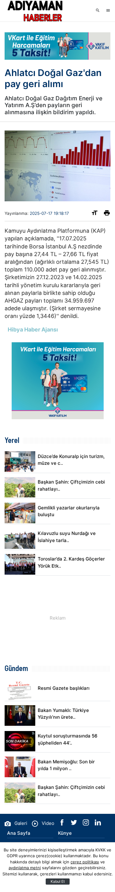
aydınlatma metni (25, 867)
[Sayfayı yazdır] (106, 214)
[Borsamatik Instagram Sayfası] (86, 824)
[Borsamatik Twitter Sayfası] (74, 824)
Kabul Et (58, 881)
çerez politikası (85, 861)
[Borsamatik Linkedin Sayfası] (98, 824)
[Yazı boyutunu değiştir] (94, 214)
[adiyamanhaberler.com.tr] (35, 11)
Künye (65, 833)
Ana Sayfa (18, 833)
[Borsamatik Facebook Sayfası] (62, 824)
